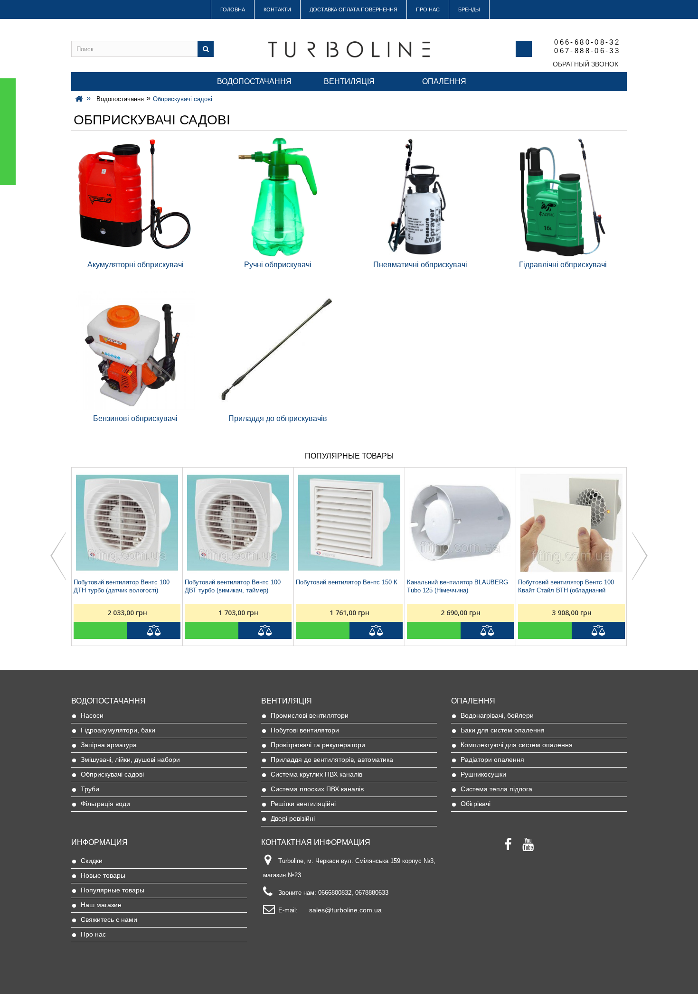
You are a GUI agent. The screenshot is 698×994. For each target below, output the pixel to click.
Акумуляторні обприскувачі (135, 265)
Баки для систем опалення (503, 730)
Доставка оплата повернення (353, 9)
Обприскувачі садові (112, 774)
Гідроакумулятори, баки (118, 730)
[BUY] (100, 630)
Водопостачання (254, 81)
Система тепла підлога (496, 789)
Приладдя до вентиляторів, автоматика (332, 759)
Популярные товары (112, 890)
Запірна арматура (109, 745)
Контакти (277, 9)
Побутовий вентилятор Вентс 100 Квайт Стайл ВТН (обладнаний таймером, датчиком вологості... (566, 586)
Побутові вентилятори (305, 730)
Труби (90, 789)
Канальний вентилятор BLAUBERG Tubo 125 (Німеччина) (457, 586)
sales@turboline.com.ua (345, 910)
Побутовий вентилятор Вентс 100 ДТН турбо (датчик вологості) (122, 586)
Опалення (444, 81)
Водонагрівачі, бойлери (497, 715)
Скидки (92, 860)
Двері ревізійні (293, 818)
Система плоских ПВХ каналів (317, 789)
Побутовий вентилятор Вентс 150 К (346, 582)
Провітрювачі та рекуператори (318, 745)
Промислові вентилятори (310, 715)
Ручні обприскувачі (277, 265)
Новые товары (103, 875)
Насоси (92, 715)
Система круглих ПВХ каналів (316, 774)
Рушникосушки (483, 774)
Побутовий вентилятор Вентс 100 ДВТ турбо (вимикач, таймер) (233, 586)
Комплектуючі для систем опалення (517, 745)
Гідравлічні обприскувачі (563, 265)
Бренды (469, 9)
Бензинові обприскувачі (135, 418)
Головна (232, 9)
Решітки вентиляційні (303, 803)
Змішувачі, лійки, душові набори (130, 759)
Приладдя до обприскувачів (277, 418)
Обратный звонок (585, 64)
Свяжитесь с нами (109, 919)
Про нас (428, 9)
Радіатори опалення (492, 759)
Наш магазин (101, 905)
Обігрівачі (475, 803)
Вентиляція (349, 81)
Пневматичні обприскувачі (420, 265)
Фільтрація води (105, 803)
